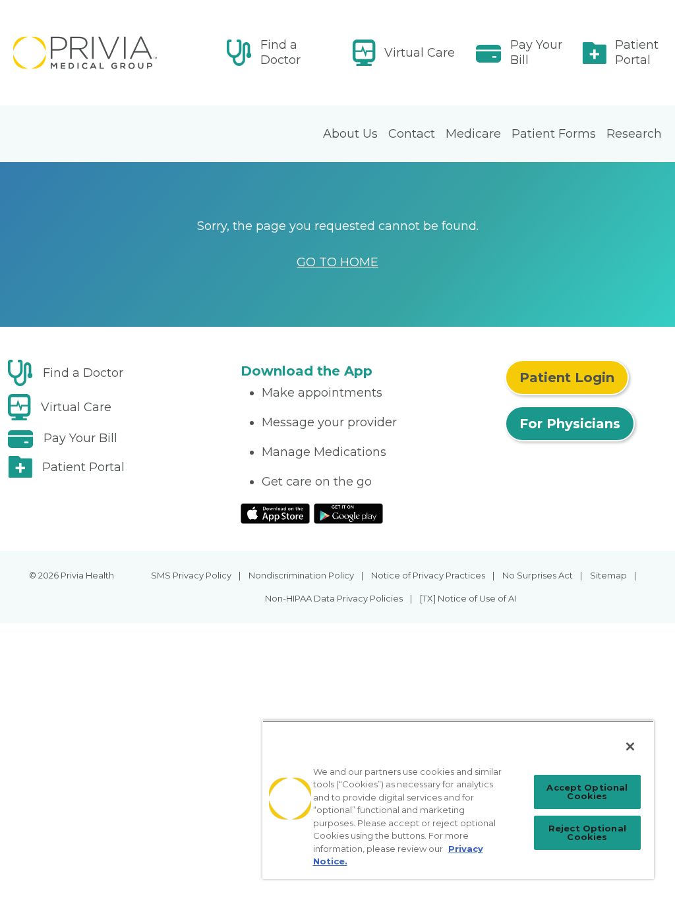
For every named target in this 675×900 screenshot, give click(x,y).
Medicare (473, 134)
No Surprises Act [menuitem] (537, 575)
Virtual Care (419, 52)
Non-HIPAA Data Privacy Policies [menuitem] (334, 598)
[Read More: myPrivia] (116, 52)
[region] (458, 799)
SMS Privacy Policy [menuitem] (191, 575)
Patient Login (566, 377)
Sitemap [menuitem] (608, 575)
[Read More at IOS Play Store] (275, 512)
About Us (350, 134)
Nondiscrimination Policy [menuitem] (301, 575)
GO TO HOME (337, 262)
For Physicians (569, 424)
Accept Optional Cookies (587, 791)
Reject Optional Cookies (587, 832)
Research (634, 134)
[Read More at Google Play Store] (348, 512)
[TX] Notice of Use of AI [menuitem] (468, 598)
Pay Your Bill (536, 52)
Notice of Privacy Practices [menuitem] (428, 575)
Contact (411, 134)
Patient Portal (637, 52)
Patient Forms (554, 134)
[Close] (630, 746)
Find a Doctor (280, 52)
